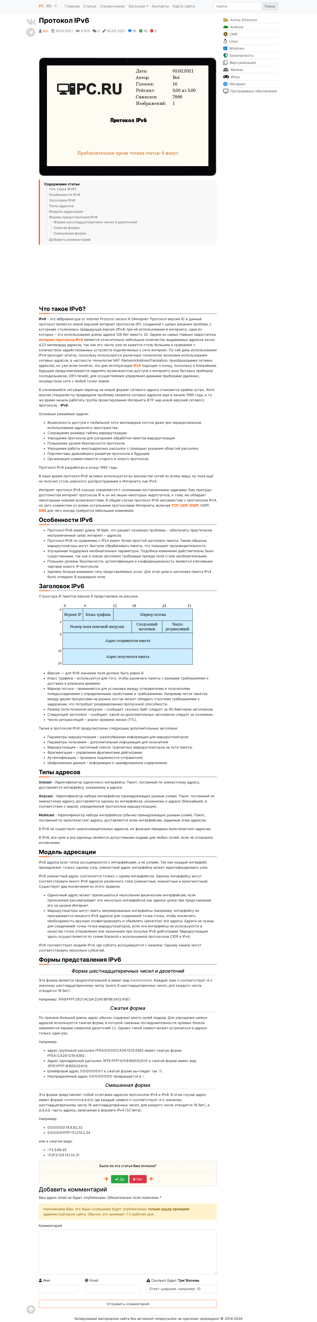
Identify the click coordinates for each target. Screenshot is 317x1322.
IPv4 (137, 365)
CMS (233, 34)
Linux (233, 41)
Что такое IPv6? (63, 189)
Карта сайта (184, 6)
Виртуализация (242, 62)
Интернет (237, 84)
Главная (72, 6)
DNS (42, 510)
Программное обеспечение (253, 91)
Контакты (160, 6)
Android (236, 27)
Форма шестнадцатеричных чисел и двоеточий (95, 222)
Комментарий (50, 1225)
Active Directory (243, 20)
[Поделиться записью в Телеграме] (31, 32)
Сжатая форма (67, 227)
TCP (174, 505)
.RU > (49, 6)
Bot (46, 31)
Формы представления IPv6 (73, 217)
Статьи (89, 6)
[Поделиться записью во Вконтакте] (31, 22)
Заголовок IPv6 (62, 200)
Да (121, 1179)
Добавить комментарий (70, 239)
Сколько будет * (174, 1280)
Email (93, 1280)
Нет (139, 1179)
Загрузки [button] (136, 6)
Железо (236, 70)
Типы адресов (61, 206)
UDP (184, 505)
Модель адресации (66, 211)
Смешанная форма (70, 233)
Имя (46, 1280)
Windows (236, 48)
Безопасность (241, 55)
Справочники (112, 6)
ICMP (194, 505)
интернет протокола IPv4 (61, 339)
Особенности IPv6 (64, 194)
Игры (235, 77)
